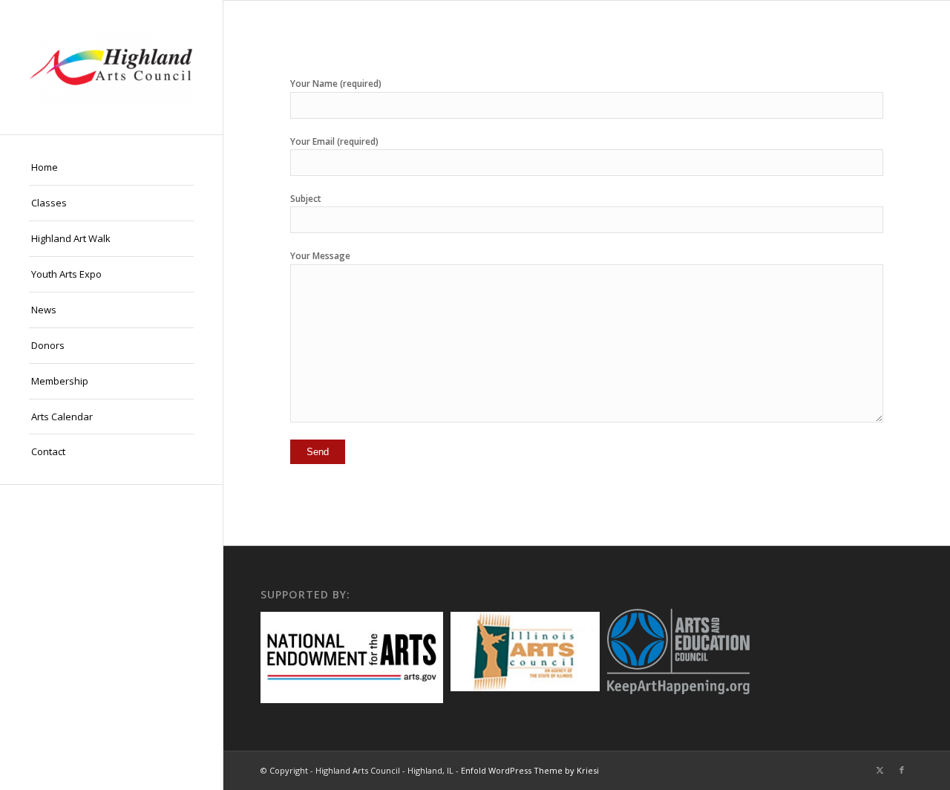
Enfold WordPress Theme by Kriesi (530, 770)
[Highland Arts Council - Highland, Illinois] (111, 67)
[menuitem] (111, 168)
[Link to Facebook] (902, 770)
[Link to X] (879, 770)
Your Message (320, 255)
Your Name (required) (335, 83)
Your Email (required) (334, 141)
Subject (305, 198)
